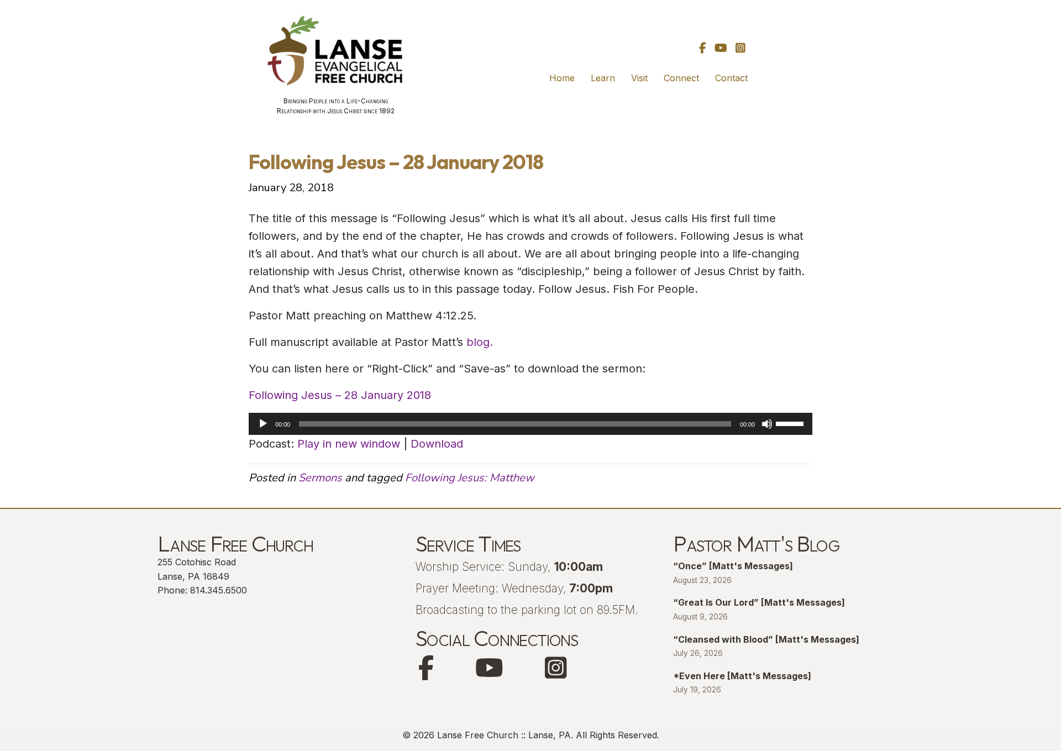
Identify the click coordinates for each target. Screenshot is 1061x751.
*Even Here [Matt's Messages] (742, 675)
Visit (639, 77)
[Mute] (767, 423)
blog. (478, 342)
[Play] (263, 423)
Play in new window (348, 443)
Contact (731, 77)
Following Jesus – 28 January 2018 (340, 395)
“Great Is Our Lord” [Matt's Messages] (759, 602)
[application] (530, 424)
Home (562, 77)
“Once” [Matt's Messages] (733, 565)
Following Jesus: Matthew (469, 477)
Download (437, 443)
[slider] (791, 423)
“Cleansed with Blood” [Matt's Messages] (766, 639)
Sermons (320, 477)
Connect (681, 77)
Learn (603, 77)
